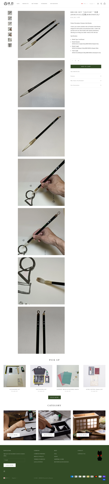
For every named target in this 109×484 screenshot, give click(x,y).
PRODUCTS (26, 3)
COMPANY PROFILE (39, 453)
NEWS (56, 456)
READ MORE (54, 397)
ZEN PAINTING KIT (41, 389)
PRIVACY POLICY (39, 456)
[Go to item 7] (10, 45)
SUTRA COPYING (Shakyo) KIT (94, 389)
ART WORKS (35, 3)
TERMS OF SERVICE (39, 459)
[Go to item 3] (10, 24)
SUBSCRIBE (9, 465)
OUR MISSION (54, 3)
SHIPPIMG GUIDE (59, 459)
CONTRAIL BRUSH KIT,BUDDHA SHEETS (68, 389)
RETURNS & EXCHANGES (61, 462)
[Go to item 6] (10, 40)
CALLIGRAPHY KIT (14, 389)
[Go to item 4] (10, 29)
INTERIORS (44, 3)
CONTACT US (81, 453)
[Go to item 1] (10, 13)
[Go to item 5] (10, 34)
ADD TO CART (86, 66)
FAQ (55, 453)
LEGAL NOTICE (38, 462)
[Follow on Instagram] (4, 471)
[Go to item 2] (10, 18)
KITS (18, 3)
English (91, 3)
